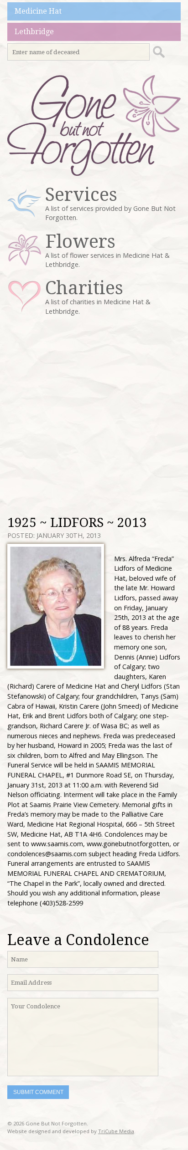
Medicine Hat (38, 11)
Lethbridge (34, 31)
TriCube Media (116, 1131)
